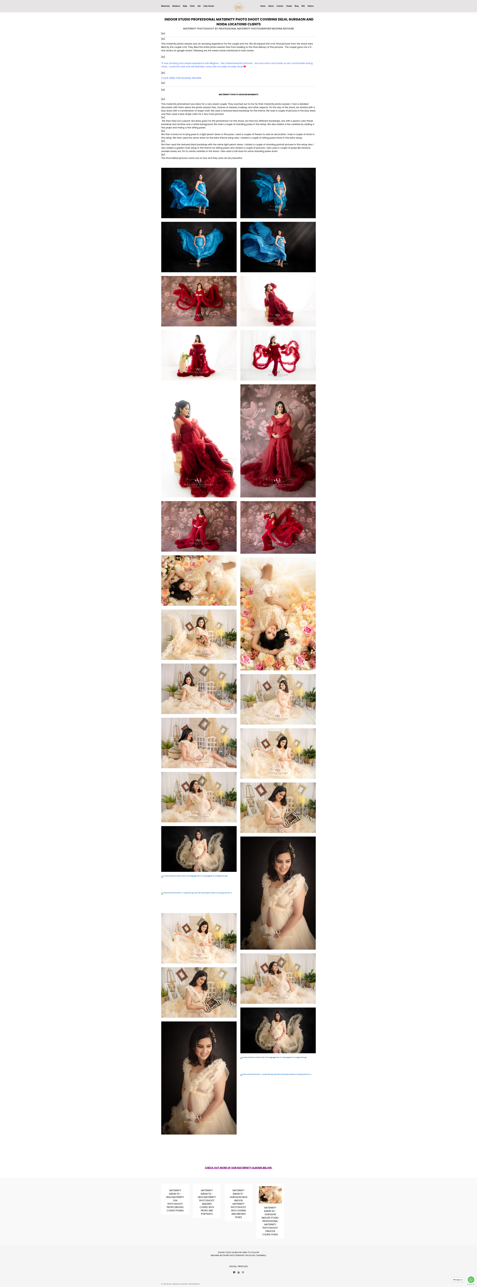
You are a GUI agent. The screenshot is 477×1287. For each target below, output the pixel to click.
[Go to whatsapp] (471, 1280)
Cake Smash (208, 6)
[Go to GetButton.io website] (471, 1284)
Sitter (192, 6)
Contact (280, 6)
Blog (297, 6)
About (271, 6)
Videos (311, 6)
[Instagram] (243, 1272)
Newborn (176, 6)
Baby (185, 6)
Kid (199, 6)
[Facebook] (234, 1272)
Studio (289, 6)
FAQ (303, 6)
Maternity (165, 6)
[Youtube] (238, 1272)
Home (262, 6)
